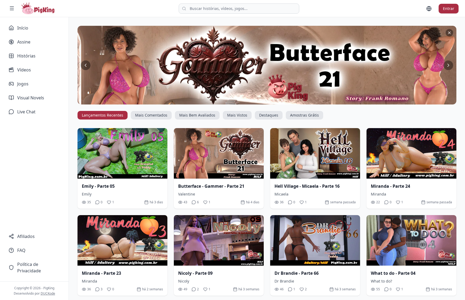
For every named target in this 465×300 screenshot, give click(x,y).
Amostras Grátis (304, 115)
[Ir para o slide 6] (273, 100)
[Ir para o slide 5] (269, 100)
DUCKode (48, 293)
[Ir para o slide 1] (252, 100)
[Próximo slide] (448, 65)
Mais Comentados (151, 115)
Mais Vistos (237, 115)
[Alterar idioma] (429, 8)
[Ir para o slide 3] (260, 100)
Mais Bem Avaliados (197, 115)
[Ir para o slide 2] (256, 100)
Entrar (448, 8)
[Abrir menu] (11, 8)
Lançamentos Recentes (102, 115)
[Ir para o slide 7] (278, 100)
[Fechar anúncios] (449, 33)
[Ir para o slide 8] (282, 100)
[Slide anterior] (85, 65)
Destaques (268, 115)
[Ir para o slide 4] (265, 100)
